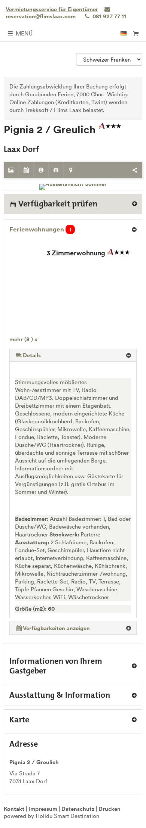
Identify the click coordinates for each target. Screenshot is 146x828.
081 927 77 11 (108, 16)
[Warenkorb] (135, 33)
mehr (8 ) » (23, 339)
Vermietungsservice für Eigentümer (52, 9)
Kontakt (14, 808)
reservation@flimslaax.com (41, 16)
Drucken (109, 808)
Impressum (42, 808)
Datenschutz (77, 808)
